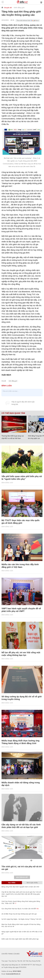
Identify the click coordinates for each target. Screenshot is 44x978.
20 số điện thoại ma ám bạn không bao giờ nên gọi (19, 914)
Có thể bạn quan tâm (13, 413)
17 (15, 903)
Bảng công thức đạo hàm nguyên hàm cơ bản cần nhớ (20, 887)
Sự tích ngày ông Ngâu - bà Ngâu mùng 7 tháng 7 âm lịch (21, 919)
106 (37, 909)
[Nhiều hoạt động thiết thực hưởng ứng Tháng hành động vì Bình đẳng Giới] (22, 723)
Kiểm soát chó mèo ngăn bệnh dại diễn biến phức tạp (20, 939)
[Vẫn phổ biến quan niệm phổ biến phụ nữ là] (22, 459)
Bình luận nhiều (32, 883)
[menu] (3, 2)
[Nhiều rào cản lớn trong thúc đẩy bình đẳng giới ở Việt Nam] (22, 547)
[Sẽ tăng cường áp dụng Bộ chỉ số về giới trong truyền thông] (22, 679)
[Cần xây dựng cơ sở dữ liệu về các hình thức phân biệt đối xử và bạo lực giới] (22, 807)
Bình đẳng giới (19, 8)
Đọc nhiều (11, 883)
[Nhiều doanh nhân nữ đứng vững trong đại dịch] (22, 765)
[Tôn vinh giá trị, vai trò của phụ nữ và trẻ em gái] (22, 849)
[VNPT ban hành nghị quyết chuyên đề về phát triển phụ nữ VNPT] (22, 591)
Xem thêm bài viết (22, 877)
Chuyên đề (8, 7)
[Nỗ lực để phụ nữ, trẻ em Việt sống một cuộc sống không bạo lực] (22, 635)
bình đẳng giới (13, 381)
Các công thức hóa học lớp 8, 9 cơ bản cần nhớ (18, 909)
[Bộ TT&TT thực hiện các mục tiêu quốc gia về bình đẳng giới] (22, 503)
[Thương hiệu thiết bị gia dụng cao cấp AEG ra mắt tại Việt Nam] (14, 424)
